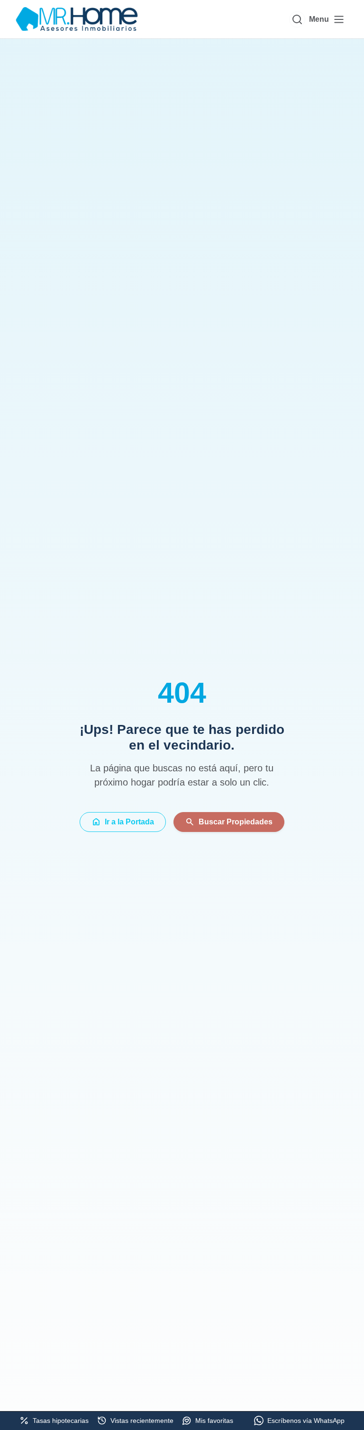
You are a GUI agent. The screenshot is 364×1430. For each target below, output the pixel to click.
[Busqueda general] (297, 19)
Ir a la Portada (122, 822)
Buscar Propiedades (229, 822)
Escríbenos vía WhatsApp (306, 1420)
